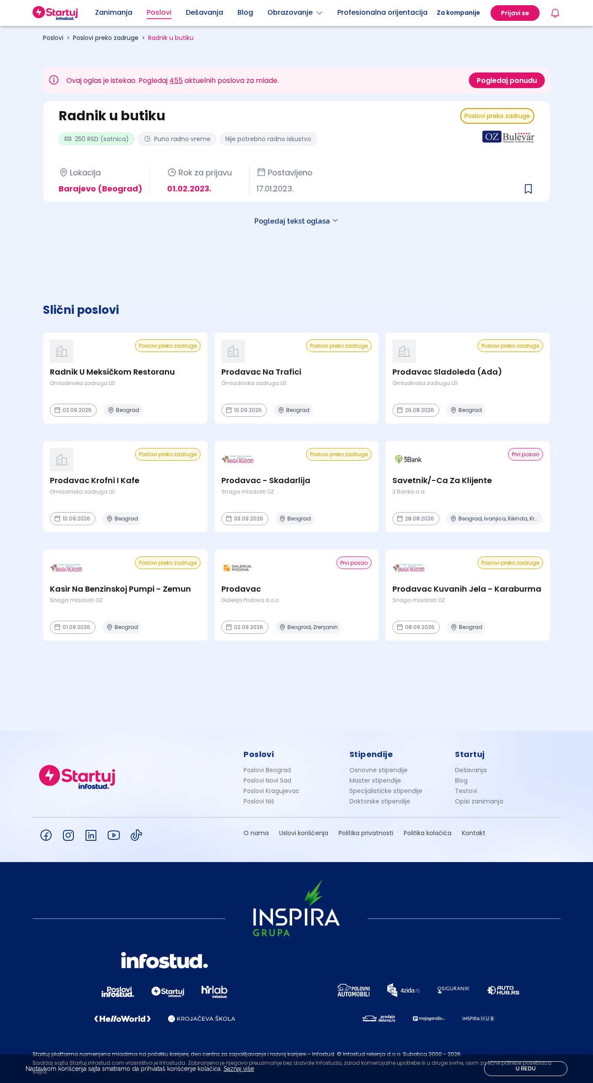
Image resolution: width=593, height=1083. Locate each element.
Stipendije (371, 754)
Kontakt (473, 833)
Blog (461, 780)
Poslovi (53, 37)
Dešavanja (471, 770)
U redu (526, 1069)
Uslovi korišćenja (303, 833)
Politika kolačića (427, 833)
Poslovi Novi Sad (267, 780)
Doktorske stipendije (379, 801)
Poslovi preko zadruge (105, 37)
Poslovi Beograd (267, 770)
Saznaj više (239, 1068)
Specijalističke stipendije (385, 791)
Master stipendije (375, 780)
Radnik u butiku (171, 37)
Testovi (466, 791)
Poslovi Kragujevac (272, 791)
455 (176, 81)
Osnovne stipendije (378, 770)
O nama (256, 833)
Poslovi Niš (259, 801)
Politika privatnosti (366, 833)
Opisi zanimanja (479, 801)
